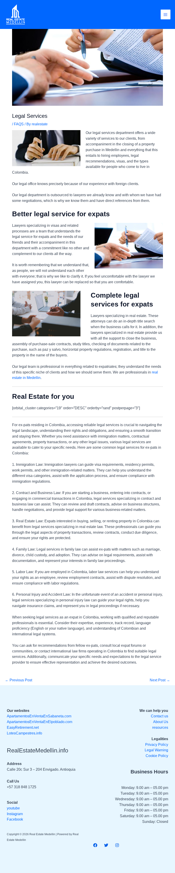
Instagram (15, 814)
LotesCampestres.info (24, 733)
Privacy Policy (156, 745)
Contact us (159, 716)
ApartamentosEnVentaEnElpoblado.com (39, 722)
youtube (13, 808)
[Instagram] (117, 845)
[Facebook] (95, 845)
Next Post (160, 680)
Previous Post (18, 680)
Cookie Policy (157, 756)
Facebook (15, 819)
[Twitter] (106, 845)
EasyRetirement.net (23, 727)
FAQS (19, 124)
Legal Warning (156, 750)
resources (160, 727)
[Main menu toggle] (165, 14)
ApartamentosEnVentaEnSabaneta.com (39, 716)
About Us (160, 722)
